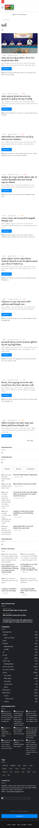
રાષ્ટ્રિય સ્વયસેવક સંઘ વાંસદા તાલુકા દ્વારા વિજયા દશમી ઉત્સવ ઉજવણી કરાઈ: (17, 424)
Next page (30, 440)
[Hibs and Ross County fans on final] (6, 486)
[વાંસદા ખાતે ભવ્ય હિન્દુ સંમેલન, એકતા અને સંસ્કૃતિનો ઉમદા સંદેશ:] (19, 43)
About (14, 824)
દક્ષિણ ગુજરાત (7, 678)
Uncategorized (7, 632)
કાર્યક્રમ (23, 768)
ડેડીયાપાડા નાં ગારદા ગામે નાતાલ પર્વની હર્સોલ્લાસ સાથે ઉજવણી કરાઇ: (15, 303)
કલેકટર (10, 768)
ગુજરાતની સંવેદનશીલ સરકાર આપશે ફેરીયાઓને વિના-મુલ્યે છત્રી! (23, 527)
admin (4, 55)
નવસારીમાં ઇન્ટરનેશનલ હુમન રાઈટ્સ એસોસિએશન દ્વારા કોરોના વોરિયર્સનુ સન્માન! (23, 513)
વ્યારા (3, 775)
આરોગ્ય (6, 696)
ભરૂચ (34, 772)
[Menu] (2, 8)
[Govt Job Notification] (19, 14)
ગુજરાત (5, 640)
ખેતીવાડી (5, 635)
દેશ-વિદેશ (5, 643)
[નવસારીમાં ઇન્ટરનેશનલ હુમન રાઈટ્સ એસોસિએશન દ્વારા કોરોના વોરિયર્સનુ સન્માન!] (6, 517)
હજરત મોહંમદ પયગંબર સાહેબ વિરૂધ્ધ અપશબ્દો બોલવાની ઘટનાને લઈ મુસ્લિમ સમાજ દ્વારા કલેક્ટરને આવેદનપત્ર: (19, 261)
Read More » (6, 68)
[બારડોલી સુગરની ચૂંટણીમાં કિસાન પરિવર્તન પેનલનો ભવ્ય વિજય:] (29, 582)
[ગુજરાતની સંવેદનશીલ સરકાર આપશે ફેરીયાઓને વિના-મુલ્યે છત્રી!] (6, 530)
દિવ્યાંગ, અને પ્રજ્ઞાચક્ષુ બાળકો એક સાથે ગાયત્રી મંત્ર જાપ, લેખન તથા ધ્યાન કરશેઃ (17, 383)
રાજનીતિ (6, 649)
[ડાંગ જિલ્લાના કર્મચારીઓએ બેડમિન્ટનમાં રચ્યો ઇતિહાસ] (9, 582)
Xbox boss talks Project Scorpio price (25, 475)
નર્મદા (23, 772)
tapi (19, 765)
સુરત (9, 775)
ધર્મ (3, 652)
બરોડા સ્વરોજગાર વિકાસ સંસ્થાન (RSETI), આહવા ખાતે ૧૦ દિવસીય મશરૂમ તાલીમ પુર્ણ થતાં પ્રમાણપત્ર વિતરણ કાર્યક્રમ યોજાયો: (9, 568)
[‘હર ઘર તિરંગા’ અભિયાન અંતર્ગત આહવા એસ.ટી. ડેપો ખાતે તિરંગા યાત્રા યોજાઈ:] (7, 744)
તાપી (11, 772)
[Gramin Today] (9, 7)
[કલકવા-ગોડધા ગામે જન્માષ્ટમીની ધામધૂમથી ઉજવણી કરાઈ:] (19, 204)
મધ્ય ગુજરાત (7, 681)
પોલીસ (28, 772)
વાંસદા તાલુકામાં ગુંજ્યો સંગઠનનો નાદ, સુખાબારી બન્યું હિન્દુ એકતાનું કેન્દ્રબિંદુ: (16, 97)
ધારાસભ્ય (17, 772)
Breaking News (8, 664)
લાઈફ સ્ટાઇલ (9, 699)
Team (18, 824)
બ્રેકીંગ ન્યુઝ (6, 661)
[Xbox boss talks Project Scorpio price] (6, 478)
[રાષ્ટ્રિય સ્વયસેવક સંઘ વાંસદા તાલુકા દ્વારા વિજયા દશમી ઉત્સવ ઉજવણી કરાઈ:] (19, 408)
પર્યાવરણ (6, 701)
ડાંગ (29, 768)
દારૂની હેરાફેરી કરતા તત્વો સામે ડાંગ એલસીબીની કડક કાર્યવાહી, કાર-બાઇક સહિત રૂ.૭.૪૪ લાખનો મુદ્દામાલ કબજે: (29, 567)
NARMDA (13, 765)
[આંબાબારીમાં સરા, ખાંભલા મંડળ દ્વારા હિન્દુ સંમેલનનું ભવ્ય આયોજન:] (19, 122)
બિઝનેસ (5, 655)
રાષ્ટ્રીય (5, 672)
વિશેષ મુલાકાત (6, 690)
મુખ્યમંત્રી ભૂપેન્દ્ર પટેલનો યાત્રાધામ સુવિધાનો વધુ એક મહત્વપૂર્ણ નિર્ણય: (19, 343)
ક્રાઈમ (6, 658)
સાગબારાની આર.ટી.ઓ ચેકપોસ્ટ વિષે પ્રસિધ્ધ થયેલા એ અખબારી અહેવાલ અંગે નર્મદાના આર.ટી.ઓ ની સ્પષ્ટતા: (25, 494)
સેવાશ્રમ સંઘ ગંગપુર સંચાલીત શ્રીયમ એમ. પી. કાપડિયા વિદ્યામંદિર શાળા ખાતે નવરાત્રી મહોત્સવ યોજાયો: (19, 180)
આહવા (30, 765)
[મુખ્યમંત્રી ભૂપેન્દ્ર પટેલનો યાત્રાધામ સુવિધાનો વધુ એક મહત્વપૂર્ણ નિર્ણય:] (19, 327)
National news (8, 646)
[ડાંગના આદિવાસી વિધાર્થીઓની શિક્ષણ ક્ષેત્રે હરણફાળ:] (19, 743)
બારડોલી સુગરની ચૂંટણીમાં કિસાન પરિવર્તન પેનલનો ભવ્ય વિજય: (28, 590)
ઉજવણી (4, 768)
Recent (18, 469)
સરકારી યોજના (8, 684)
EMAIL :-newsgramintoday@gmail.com (12, 791)
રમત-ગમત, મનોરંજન (8, 669)
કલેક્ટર (17, 768)
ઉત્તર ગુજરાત (7, 675)
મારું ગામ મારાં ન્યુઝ (8, 666)
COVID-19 (5, 765)
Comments (30, 469)
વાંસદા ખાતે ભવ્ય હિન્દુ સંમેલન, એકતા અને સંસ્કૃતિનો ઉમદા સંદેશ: (17, 59)
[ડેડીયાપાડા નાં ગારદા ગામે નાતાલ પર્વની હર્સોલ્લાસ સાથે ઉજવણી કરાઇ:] (19, 287)
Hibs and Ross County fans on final (24, 484)
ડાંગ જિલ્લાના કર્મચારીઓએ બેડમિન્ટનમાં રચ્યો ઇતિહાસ (8, 590)
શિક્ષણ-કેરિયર (6, 693)
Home (4, 19)
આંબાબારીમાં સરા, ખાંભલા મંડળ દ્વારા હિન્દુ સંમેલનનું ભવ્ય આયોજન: (17, 138)
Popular (7, 469)
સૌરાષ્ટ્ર (6, 687)
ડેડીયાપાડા (4, 772)
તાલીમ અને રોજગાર (9, 638)
